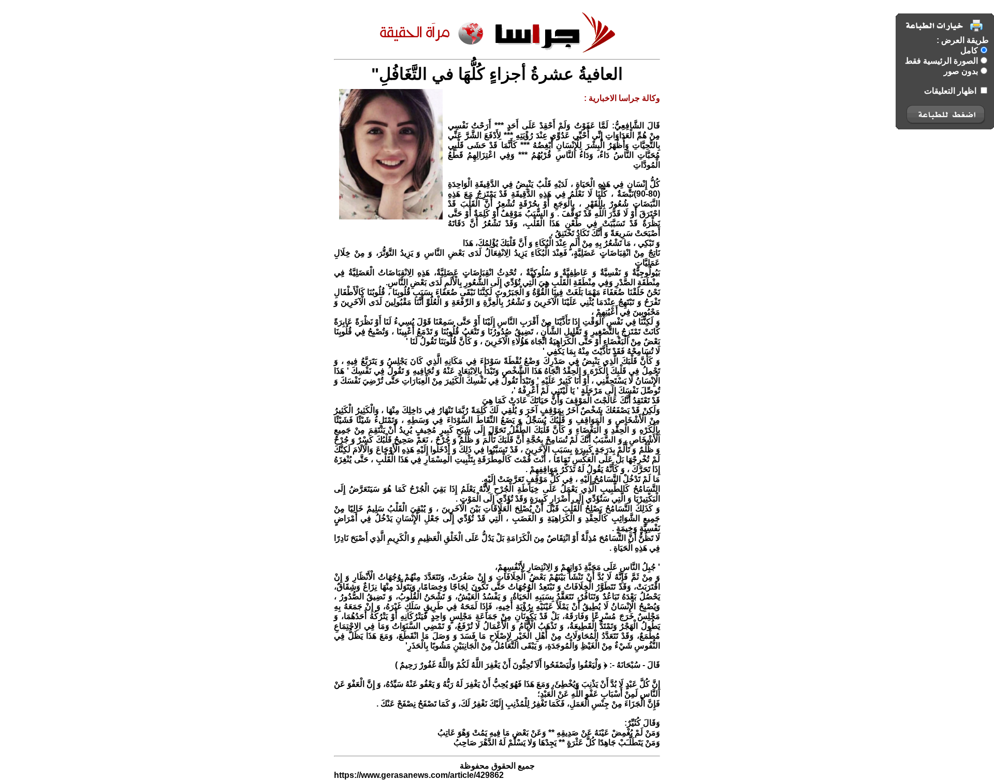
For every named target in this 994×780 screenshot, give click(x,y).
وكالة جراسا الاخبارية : (622, 98)
